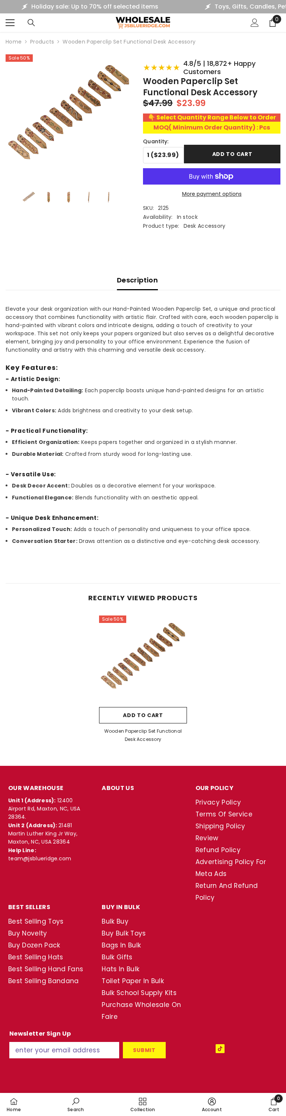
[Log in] (255, 23)
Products (42, 41)
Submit (144, 1050)
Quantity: (156, 141)
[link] (76, 1104)
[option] (143, 681)
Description (137, 280)
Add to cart (232, 154)
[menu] (10, 22)
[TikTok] (220, 1048)
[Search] (31, 22)
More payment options (212, 194)
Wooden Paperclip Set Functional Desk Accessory (143, 735)
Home (14, 41)
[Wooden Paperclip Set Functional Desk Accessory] (143, 659)
